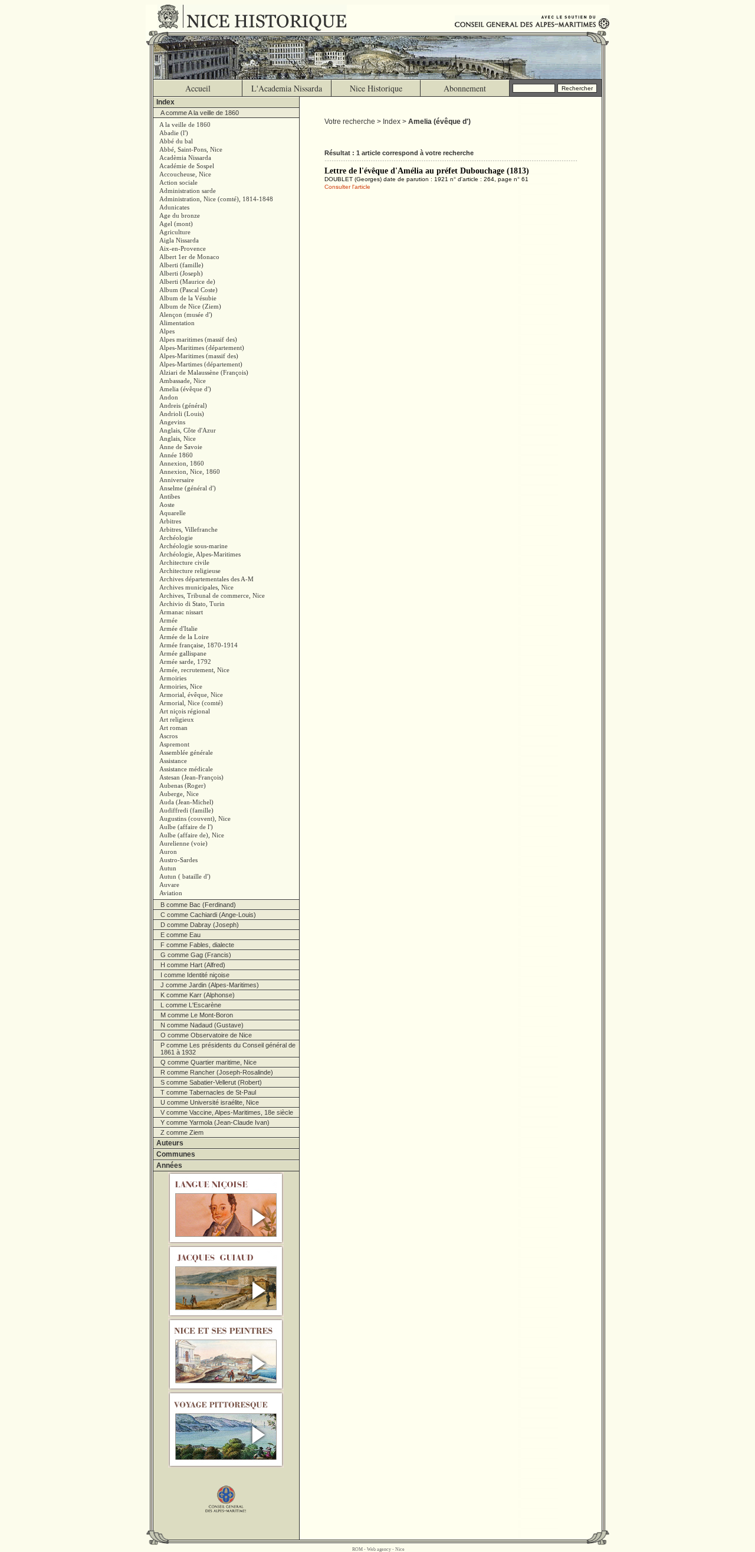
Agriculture (175, 231)
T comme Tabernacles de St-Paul (208, 1092)
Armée (168, 620)
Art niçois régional (184, 711)
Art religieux (176, 719)
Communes (175, 1154)
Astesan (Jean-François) (191, 777)
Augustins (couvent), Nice (195, 818)
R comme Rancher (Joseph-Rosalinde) (216, 1072)
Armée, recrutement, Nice (194, 669)
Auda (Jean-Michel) (186, 802)
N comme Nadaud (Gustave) (202, 1025)
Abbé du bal (176, 141)
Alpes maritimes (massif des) (198, 339)
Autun (167, 868)
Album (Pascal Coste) (188, 289)
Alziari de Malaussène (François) (203, 372)
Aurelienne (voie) (183, 843)
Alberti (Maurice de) (187, 281)
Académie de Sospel (186, 165)
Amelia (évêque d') (185, 388)
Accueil (198, 88)
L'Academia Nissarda (286, 88)
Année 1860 (176, 455)
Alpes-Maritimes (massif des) (198, 355)
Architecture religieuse (190, 570)
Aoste (167, 504)
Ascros (168, 735)
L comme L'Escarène (190, 1005)
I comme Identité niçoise (194, 974)
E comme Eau (180, 934)
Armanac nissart (181, 611)
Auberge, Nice (179, 793)
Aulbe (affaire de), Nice (191, 835)
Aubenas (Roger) (182, 785)
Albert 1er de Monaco (189, 256)
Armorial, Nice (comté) (191, 702)
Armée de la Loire (184, 636)
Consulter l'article (347, 187)
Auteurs (169, 1143)
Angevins (172, 421)
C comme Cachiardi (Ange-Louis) (208, 914)
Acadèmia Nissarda (185, 157)
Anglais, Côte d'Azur (187, 430)
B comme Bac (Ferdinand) (198, 904)
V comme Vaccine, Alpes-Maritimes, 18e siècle (226, 1112)
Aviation (170, 892)
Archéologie (176, 537)
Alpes (167, 331)
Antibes (169, 496)
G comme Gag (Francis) (195, 954)
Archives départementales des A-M (206, 578)
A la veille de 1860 (185, 124)
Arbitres (170, 521)
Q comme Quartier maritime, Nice (208, 1062)
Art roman (173, 727)
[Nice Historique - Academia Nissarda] (255, 18)
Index (165, 102)
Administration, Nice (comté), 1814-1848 (216, 198)
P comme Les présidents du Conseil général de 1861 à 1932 (228, 1049)
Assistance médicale (186, 768)
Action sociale (178, 182)
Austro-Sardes (178, 859)
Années (169, 1165)
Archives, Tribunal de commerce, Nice (212, 595)
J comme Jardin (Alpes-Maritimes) (209, 984)
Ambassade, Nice (182, 380)
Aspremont (174, 744)
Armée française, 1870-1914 (198, 645)
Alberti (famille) (181, 265)
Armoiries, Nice (180, 686)
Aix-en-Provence (182, 248)
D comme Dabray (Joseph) (199, 924)
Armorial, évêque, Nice (191, 694)
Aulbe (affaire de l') (186, 826)
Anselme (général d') (187, 488)
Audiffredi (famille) (186, 810)
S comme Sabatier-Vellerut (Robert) (211, 1082)
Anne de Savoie (180, 446)
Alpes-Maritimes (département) (201, 347)
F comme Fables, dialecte (197, 944)
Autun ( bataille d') (185, 876)
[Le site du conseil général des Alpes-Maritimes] (226, 1493)
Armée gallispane (182, 653)
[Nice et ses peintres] (226, 1354)
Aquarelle (172, 512)
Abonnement (465, 88)
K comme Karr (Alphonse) (197, 994)
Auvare (169, 884)
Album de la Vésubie (187, 298)
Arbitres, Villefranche (188, 529)
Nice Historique (376, 88)
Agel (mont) (176, 223)
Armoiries (172, 678)
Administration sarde (187, 190)
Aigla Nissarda (179, 240)
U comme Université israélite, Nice (209, 1102)
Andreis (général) (183, 405)
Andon (168, 397)
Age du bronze (179, 215)
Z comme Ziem (181, 1132)
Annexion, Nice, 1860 (189, 471)
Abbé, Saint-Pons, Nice (190, 149)
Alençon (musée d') (185, 314)
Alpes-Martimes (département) (200, 364)
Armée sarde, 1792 (185, 661)
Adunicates (174, 207)
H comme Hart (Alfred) (192, 964)
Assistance (173, 760)
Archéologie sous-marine (193, 545)
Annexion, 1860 (181, 463)
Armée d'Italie (178, 628)
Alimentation (177, 322)
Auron (168, 851)
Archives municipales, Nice (196, 587)
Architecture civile (184, 562)
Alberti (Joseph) (181, 273)
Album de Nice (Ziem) (190, 306)
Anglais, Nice (177, 438)
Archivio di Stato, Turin (192, 603)
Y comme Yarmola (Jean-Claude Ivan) (215, 1122)
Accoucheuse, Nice (185, 174)
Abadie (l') (173, 132)
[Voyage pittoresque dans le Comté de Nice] (226, 1429)
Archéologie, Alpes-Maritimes (200, 554)
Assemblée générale (186, 752)
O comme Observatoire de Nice (206, 1035)
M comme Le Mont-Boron (196, 1015)
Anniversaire (176, 479)
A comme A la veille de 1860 (199, 112)
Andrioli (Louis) (181, 413)
